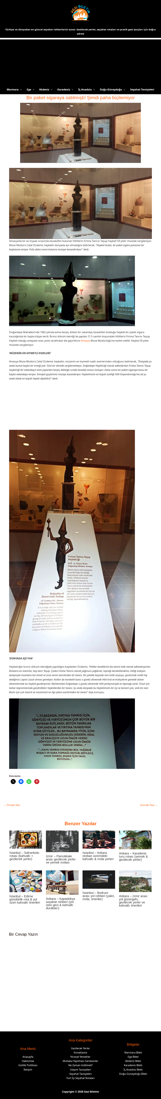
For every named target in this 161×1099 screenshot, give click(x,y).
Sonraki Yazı (149, 805)
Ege (29, 89)
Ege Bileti (133, 1056)
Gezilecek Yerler (80, 1048)
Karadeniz (63, 89)
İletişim (28, 1069)
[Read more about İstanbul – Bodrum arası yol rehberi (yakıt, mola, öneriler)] (99, 879)
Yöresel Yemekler (80, 1056)
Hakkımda (28, 1061)
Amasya (85, 340)
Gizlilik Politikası (27, 1065)
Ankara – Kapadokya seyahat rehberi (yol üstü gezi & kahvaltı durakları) (60, 903)
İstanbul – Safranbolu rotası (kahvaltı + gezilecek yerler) (24, 856)
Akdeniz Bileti (133, 1061)
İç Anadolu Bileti (133, 1069)
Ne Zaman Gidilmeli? (80, 1065)
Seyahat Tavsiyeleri (142, 89)
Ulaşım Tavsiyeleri (80, 1069)
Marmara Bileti (133, 1052)
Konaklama (80, 1052)
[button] (20, 89)
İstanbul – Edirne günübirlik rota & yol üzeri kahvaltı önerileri (24, 899)
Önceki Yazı (11, 805)
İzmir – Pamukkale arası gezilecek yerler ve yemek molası (61, 859)
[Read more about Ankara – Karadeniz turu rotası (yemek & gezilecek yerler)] (135, 839)
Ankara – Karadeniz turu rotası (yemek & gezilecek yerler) (133, 856)
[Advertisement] (80, 61)
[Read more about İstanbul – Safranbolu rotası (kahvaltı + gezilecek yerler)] (25, 839)
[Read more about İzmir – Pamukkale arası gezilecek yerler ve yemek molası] (62, 841)
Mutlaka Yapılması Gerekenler (80, 1061)
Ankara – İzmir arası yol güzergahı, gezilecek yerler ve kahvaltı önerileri (133, 900)
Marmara (13, 89)
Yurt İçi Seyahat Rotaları (80, 1078)
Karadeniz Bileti (133, 1065)
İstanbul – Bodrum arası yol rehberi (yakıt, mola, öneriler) (99, 896)
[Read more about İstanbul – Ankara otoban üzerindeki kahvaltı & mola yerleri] (99, 839)
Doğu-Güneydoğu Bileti (133, 1074)
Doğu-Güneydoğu (111, 89)
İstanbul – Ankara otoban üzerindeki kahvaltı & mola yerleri (98, 856)
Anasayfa (27, 1056)
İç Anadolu (85, 89)
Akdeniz (44, 89)
